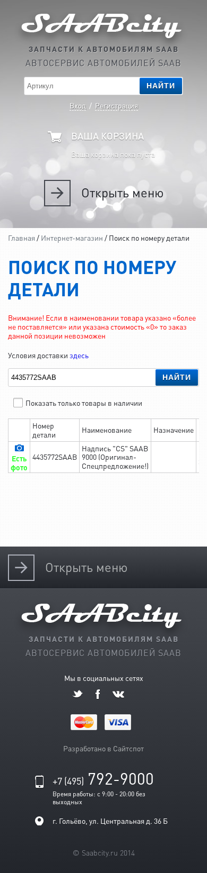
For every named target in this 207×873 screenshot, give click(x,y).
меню (122, 193)
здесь (79, 355)
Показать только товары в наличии (83, 402)
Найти (160, 85)
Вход (78, 105)
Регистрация (116, 105)
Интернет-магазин (72, 237)
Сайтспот (128, 748)
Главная (21, 237)
